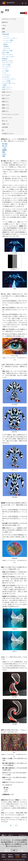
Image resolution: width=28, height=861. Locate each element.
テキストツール (7, 118)
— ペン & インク (7, 42)
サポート (10, 835)
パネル (4, 25)
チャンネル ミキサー (8, 57)
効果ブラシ (5, 111)
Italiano (4, 857)
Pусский (24, 857)
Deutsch (10, 854)
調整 (3, 29)
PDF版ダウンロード (8, 133)
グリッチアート (7, 67)
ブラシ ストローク (7, 54)
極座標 (4, 150)
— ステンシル (6, 48)
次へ (16, 825)
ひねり (4, 154)
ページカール (6, 75)
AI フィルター (6, 95)
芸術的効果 (5, 34)
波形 (3, 156)
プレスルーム (22, 835)
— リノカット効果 (7, 40)
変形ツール (5, 108)
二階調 (4, 85)
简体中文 (10, 857)
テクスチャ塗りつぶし (9, 83)
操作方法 (5, 22)
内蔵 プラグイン (7, 87)
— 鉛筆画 (4, 44)
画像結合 (5, 59)
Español (24, 854)
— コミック (5, 36)
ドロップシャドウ (7, 63)
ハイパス (5, 69)
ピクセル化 (5, 77)
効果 (3, 32)
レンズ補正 (5, 71)
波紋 (3, 152)
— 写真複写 (5, 46)
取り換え (5, 144)
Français (17, 854)
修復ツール (5, 105)
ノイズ (4, 73)
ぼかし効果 (5, 52)
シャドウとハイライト (9, 79)
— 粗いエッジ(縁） (7, 50)
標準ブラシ (5, 102)
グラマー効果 (6, 65)
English (4, 854)
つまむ (4, 148)
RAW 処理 (5, 127)
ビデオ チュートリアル (9, 19)
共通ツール (5, 124)
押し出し (5, 146)
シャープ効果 (6, 81)
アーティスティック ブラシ (10, 114)
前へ (11, 825)
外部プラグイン (7, 89)
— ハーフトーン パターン (9, 38)
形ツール (5, 121)
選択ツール (5, 98)
